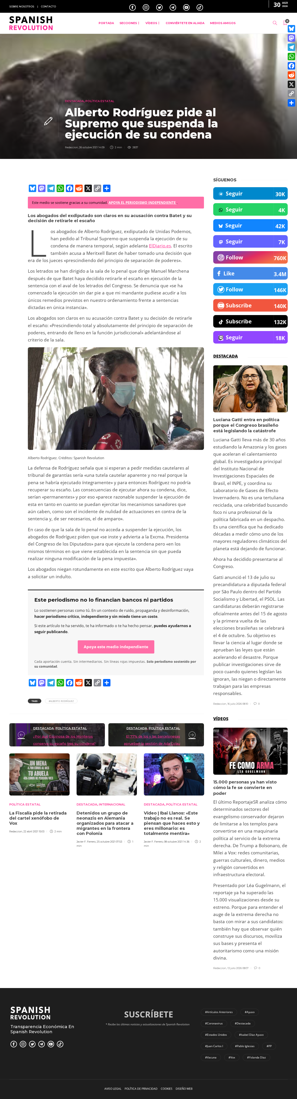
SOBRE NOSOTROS (21, 6)
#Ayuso (250, 1012)
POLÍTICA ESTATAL (99, 101)
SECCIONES (128, 23)
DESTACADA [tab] (225, 356)
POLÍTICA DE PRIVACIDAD (141, 1089)
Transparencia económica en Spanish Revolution (42, 1029)
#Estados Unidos (216, 1035)
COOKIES (166, 1089)
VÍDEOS (151, 23)
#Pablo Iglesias (245, 1046)
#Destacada (243, 1023)
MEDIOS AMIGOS (223, 23)
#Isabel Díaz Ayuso (251, 1035)
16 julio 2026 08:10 (237, 703)
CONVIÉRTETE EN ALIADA (185, 23)
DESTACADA (74, 101)
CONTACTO (48, 6)
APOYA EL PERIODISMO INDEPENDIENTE (143, 202)
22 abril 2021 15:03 (33, 831)
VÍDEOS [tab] (220, 718)
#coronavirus (214, 1023)
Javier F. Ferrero (86, 841)
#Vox (232, 1057)
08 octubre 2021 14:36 (176, 841)
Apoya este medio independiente (116, 646)
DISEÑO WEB (184, 1089)
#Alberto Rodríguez (61, 701)
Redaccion (71, 147)
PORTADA (106, 23)
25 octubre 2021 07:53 (109, 841)
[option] (39, 793)
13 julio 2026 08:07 (238, 968)
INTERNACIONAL (112, 804)
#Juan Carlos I (214, 1046)
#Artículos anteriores (219, 1012)
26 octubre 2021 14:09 (91, 147)
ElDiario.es (160, 246)
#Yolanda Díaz (256, 1057)
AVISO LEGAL (112, 1089)
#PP (269, 1046)
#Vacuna (210, 1057)
